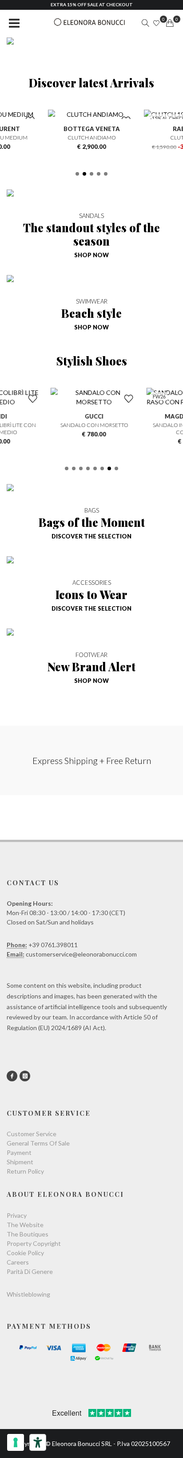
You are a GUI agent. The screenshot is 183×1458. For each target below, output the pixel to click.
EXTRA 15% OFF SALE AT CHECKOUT (92, 4)
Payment (19, 1152)
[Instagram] (25, 1076)
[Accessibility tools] (37, 1442)
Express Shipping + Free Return (91, 760)
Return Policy (25, 1171)
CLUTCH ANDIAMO (92, 137)
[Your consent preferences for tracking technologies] (15, 1442)
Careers (18, 1262)
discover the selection (91, 536)
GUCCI (91, 416)
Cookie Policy (25, 1253)
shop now (91, 255)
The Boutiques (27, 1234)
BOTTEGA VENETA (92, 128)
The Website (25, 1224)
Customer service (31, 1134)
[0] (169, 23)
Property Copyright (34, 1243)
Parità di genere (30, 1271)
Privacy (17, 1215)
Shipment (20, 1162)
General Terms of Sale (38, 1143)
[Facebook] (12, 1076)
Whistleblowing (28, 1294)
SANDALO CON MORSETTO (92, 425)
